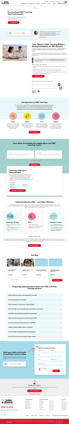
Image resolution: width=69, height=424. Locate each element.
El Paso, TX (41, 406)
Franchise (54, 3)
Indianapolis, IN (41, 407)
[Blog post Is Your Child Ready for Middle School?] (13, 262)
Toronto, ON (51, 407)
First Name (40, 350)
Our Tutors (63, 401)
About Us (63, 400)
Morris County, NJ (42, 409)
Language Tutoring (28, 407)
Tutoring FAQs (64, 406)
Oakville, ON (51, 400)
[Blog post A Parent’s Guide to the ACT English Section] (27, 262)
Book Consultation (64, 407)
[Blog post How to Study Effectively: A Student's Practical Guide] (41, 262)
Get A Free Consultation (34, 390)
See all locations (51, 409)
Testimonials (43, 3)
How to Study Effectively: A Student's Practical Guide (41, 270)
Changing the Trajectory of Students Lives (60, 415)
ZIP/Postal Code (54, 359)
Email (39, 354)
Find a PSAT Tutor (13, 22)
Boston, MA (41, 400)
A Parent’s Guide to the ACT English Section (27, 270)
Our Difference (24, 3)
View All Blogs (57, 280)
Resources (38, 3)
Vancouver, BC (51, 408)
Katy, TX (40, 408)
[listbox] (50, 365)
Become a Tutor (64, 409)
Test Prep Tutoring (28, 408)
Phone (39, 359)
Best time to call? (41, 363)
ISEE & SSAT (12, 187)
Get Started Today (38, 76)
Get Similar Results (43, 37)
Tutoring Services (31, 3)
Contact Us (48, 415)
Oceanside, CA (51, 401)
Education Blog (64, 408)
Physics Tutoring (27, 406)
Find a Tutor (46, 1)
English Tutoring (27, 401)
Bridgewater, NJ (41, 401)
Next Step (56, 370)
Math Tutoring (27, 400)
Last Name (53, 350)
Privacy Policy (50, 421)
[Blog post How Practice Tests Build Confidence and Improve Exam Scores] (55, 262)
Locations (49, 3)
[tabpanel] (21, 154)
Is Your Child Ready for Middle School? (12, 270)
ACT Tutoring (24, 184)
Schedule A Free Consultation (17, 190)
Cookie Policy (9, 422)
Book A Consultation (34, 245)
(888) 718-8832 (62, 3)
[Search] (66, 2)
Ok (59, 421)
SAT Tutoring (12, 184)
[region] (34, 421)
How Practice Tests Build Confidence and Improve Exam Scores (55, 271)
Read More (10, 274)
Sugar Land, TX (51, 406)
